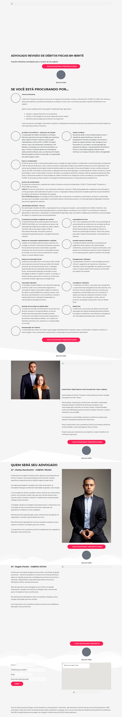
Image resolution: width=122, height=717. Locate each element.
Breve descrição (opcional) (19, 679)
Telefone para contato (19, 670)
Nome (13, 665)
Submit (17, 684)
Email (13, 674)
